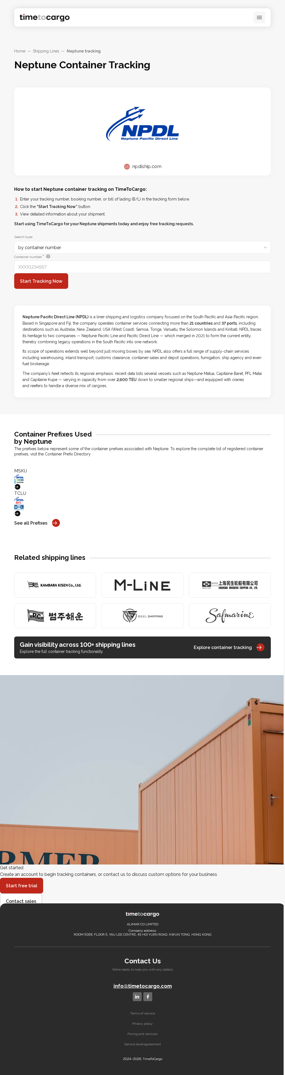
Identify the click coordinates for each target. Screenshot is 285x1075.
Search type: (23, 237)
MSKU (20, 470)
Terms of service (142, 1013)
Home (19, 51)
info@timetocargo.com (143, 986)
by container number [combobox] (39, 247)
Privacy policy (142, 1024)
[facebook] (147, 996)
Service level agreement (142, 1044)
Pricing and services (142, 1034)
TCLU (20, 493)
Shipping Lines (46, 51)
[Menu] (259, 17)
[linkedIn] (137, 996)
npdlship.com (146, 166)
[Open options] (265, 247)
